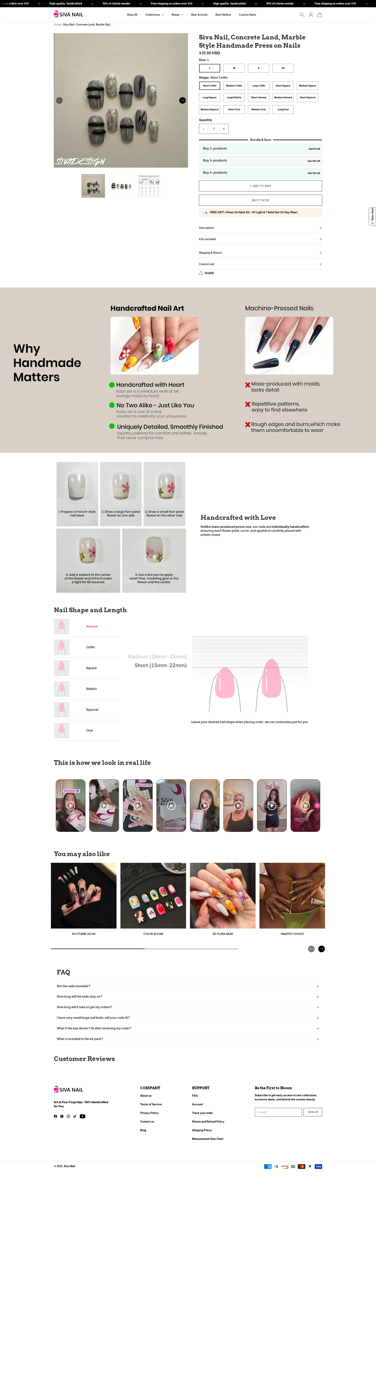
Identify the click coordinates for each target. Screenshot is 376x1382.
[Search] (302, 14)
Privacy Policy (149, 1113)
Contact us (147, 1121)
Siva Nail (69, 1166)
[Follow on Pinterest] (62, 1116)
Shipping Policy (202, 1130)
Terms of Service (151, 1104)
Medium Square (307, 85)
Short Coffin (209, 85)
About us (146, 1095)
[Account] (310, 14)
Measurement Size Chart (207, 1138)
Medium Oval (258, 109)
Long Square (210, 97)
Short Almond (258, 97)
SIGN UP (313, 1112)
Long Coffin (258, 85)
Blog (143, 1130)
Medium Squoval (210, 109)
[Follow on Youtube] (82, 1116)
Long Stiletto (234, 97)
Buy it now (260, 200)
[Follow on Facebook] (55, 1116)
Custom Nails (247, 14)
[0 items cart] (319, 14)
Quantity (205, 120)
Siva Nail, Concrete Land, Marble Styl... (88, 24)
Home (57, 24)
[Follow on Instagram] (68, 1116)
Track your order (202, 1113)
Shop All (132, 14)
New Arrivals (199, 14)
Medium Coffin (234, 85)
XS (283, 68)
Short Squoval (307, 97)
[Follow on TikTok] (75, 1116)
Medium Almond (283, 97)
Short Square (283, 85)
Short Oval (234, 109)
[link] (84, 901)
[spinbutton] (214, 128)
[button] (154, 15)
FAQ (195, 1095)
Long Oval (283, 109)
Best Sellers (223, 14)
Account (197, 1104)
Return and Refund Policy (208, 1121)
